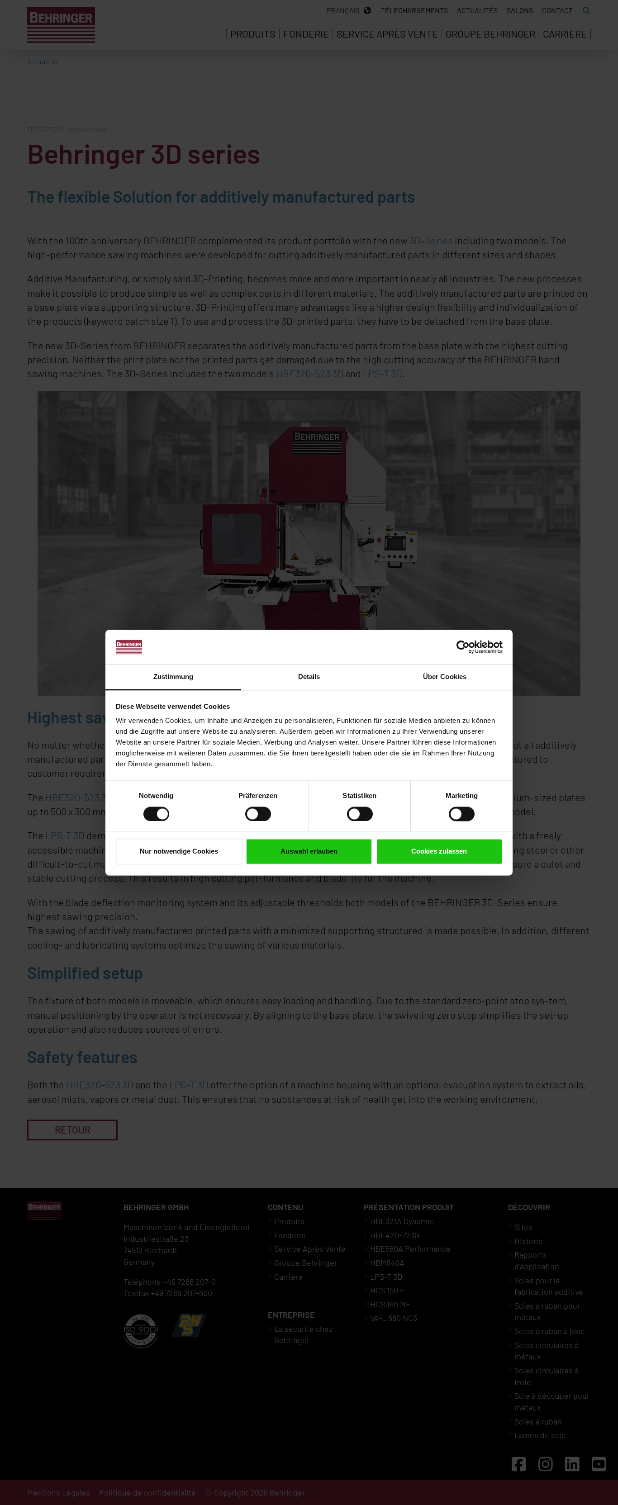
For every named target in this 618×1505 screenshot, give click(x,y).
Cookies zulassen (439, 851)
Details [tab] (309, 677)
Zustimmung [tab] (173, 677)
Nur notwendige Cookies (179, 851)
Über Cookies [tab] (444, 677)
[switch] (258, 814)
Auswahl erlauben (309, 851)
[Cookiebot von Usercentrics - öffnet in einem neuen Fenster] (463, 647)
